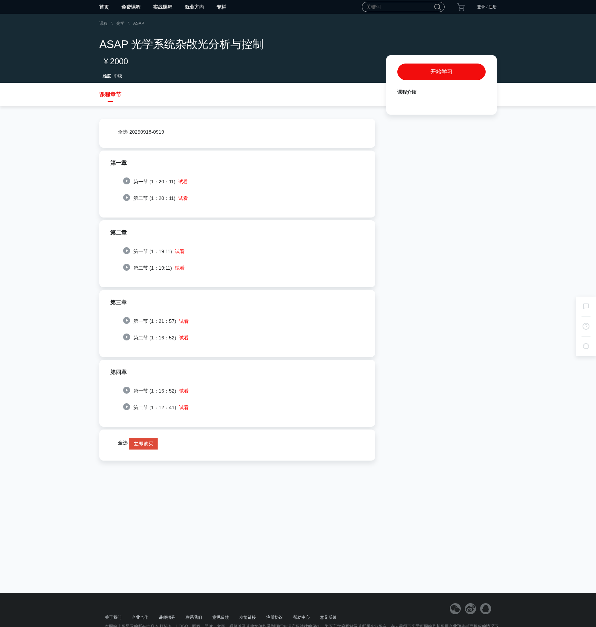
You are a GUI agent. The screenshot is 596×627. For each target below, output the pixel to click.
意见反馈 (220, 617)
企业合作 (140, 617)
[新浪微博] (470, 608)
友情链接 (247, 617)
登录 (481, 6)
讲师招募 (167, 617)
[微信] (455, 608)
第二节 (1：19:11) (158, 268)
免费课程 (131, 7)
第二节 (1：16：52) (160, 337)
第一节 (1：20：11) (160, 181)
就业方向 (194, 7)
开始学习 (441, 72)
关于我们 (113, 617)
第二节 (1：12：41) (160, 407)
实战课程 (162, 7)
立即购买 (143, 443)
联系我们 (194, 617)
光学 (120, 23)
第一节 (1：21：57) (160, 321)
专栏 (221, 7)
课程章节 (110, 94)
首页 (104, 7)
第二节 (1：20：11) (160, 198)
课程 (103, 23)
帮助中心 (301, 617)
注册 (492, 6)
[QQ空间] (485, 608)
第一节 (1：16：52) (160, 391)
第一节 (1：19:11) (158, 251)
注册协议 (274, 617)
